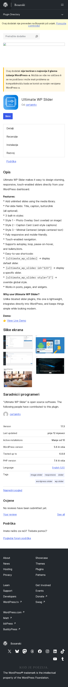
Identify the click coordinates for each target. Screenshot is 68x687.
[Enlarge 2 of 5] (28, 356)
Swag (40, 602)
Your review (10, 514)
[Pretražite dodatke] (37, 36)
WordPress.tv (12, 602)
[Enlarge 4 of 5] (60, 339)
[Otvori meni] (63, 5)
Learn (6, 585)
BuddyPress (11, 629)
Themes (40, 563)
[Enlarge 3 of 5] (28, 372)
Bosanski (16, 643)
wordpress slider (44, 481)
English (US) (58, 467)
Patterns (41, 574)
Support (7, 590)
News (6, 563)
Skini (8, 116)
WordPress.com (14, 612)
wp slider (59, 481)
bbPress (9, 623)
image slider (36, 475)
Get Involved (43, 585)
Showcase (42, 557)
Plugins (40, 569)
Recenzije (12, 136)
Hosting (7, 569)
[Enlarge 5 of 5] (60, 360)
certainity (31, 104)
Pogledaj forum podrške (17, 538)
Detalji (10, 128)
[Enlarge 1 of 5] (28, 339)
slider (61, 475)
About (6, 557)
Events (40, 590)
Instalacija (12, 144)
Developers (9, 596)
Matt (7, 618)
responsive (50, 475)
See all (61, 514)
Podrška (11, 161)
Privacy (7, 574)
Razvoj (10, 152)
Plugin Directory (11, 14)
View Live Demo (16, 320)
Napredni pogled (12, 490)
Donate (41, 596)
